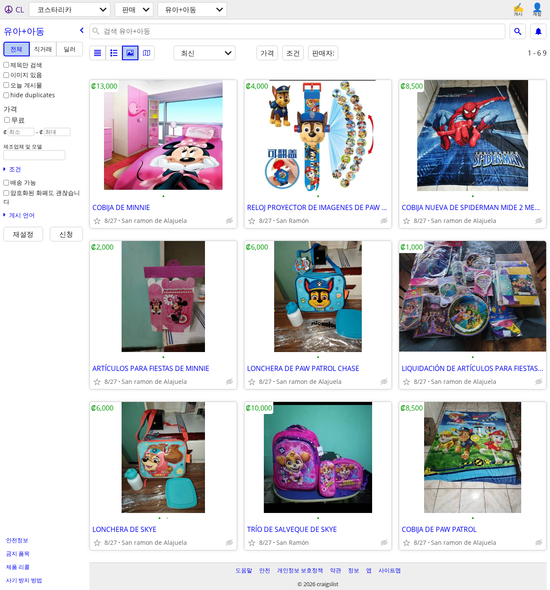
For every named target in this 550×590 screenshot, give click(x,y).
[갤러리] (130, 53)
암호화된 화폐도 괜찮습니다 (41, 197)
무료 (18, 120)
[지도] (146, 53)
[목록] (97, 53)
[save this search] (538, 31)
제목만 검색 (26, 65)
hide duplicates (32, 95)
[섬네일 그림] (114, 53)
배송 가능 (23, 182)
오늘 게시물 (26, 85)
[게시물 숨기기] (229, 221)
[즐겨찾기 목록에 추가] (97, 221)
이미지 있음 (26, 75)
